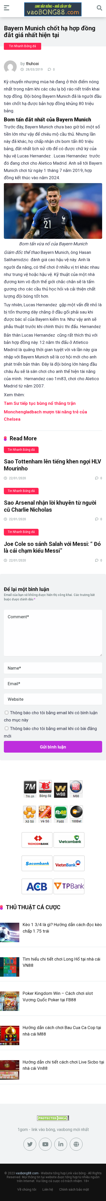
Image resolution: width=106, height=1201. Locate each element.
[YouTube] (45, 1144)
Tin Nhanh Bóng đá (22, 46)
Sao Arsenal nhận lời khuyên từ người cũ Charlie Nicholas (50, 506)
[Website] (76, 1144)
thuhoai (32, 63)
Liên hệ (47, 1189)
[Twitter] (29, 1144)
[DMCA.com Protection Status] (53, 1119)
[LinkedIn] (60, 1144)
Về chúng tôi (26, 1189)
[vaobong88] (53, 9)
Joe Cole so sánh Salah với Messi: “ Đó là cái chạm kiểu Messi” (52, 547)
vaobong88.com (27, 1173)
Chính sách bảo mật (74, 1189)
